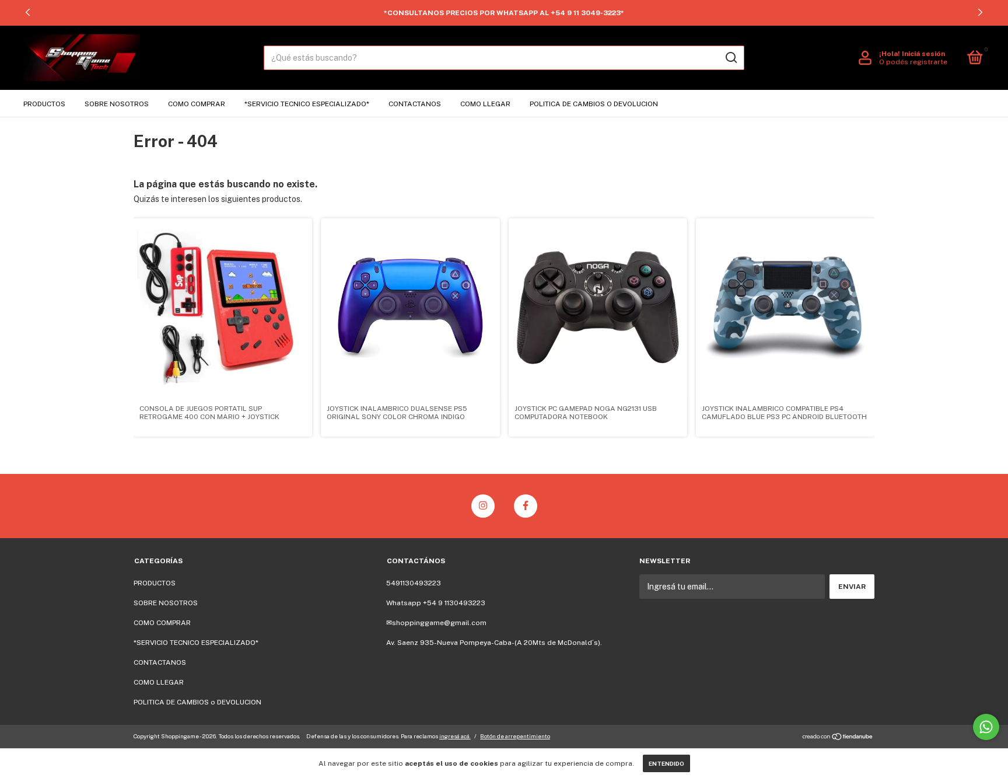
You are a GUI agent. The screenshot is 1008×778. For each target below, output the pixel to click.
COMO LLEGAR (485, 104)
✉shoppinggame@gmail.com (436, 623)
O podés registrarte (913, 62)
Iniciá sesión (923, 54)
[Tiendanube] (838, 737)
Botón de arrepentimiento (515, 735)
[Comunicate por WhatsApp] (986, 727)
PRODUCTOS (44, 104)
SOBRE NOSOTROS (117, 104)
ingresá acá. (455, 735)
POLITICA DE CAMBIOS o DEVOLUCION (594, 104)
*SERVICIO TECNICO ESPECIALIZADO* (306, 104)
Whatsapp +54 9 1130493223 (435, 603)
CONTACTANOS (414, 104)
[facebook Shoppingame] (525, 506)
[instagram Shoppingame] (483, 506)
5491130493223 (413, 583)
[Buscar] (730, 57)
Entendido (666, 763)
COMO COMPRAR (196, 104)
